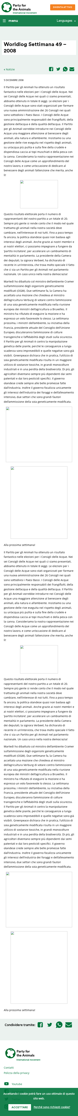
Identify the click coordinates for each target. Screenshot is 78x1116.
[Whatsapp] (65, 69)
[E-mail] (72, 69)
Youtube (16, 1084)
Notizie (10, 69)
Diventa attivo (62, 7)
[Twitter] (58, 69)
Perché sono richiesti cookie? (52, 1107)
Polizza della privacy (16, 1073)
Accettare (20, 1107)
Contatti (9, 1067)
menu (13, 21)
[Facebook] (51, 69)
